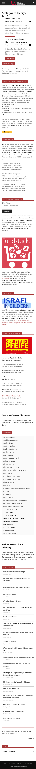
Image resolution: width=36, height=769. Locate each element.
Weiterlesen (10, 58)
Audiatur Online (9, 446)
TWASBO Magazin (9, 533)
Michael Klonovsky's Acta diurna (15, 500)
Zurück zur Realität (9, 642)
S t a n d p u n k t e (10, 509)
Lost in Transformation (11, 689)
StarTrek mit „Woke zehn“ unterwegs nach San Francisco (18, 624)
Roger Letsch (9, 21)
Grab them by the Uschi (11, 718)
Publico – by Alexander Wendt (14, 506)
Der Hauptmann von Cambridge (14, 572)
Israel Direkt (7, 473)
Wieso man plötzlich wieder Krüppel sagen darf (18, 649)
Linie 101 (6, 485)
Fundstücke (6, 278)
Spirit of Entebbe (9, 515)
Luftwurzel (7, 494)
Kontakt (13, 763)
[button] (3, 2)
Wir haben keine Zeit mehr (12, 601)
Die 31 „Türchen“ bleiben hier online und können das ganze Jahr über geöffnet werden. (17, 323)
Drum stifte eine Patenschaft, (11, 396)
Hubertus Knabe (9, 461)
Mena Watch (8, 497)
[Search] (33, 2)
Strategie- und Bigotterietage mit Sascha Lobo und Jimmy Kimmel (17, 674)
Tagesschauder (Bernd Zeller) (14, 518)
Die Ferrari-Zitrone (9, 594)
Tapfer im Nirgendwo (11, 521)
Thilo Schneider (9, 527)
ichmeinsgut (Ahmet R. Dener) (14, 470)
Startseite (7, 763)
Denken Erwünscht (10, 449)
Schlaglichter (8, 512)
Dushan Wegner (9, 452)
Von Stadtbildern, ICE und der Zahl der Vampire (16, 665)
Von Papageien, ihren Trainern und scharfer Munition (18, 633)
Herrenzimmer (8, 455)
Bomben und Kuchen (10, 617)
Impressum (20, 763)
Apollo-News (8, 443)
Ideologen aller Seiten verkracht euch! (16, 682)
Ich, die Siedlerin (9, 464)
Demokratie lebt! (12, 18)
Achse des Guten (9, 437)
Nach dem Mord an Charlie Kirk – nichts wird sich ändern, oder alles (18, 696)
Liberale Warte (8, 482)
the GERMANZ (8, 524)
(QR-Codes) (5, 115)
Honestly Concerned (11, 458)
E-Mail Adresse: (6, 203)
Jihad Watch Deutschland (12, 479)
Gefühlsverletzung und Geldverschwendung (18, 657)
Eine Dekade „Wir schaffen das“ (14, 705)
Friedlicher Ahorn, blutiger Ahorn (14, 711)
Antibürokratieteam (10, 440)
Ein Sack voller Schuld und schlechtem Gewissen (16, 579)
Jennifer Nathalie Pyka (11, 476)
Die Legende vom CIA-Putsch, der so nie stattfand (17, 609)
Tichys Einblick (8, 530)
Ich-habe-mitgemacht (11, 467)
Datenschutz (28, 763)
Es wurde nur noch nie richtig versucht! (16, 587)
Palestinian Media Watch (12, 503)
